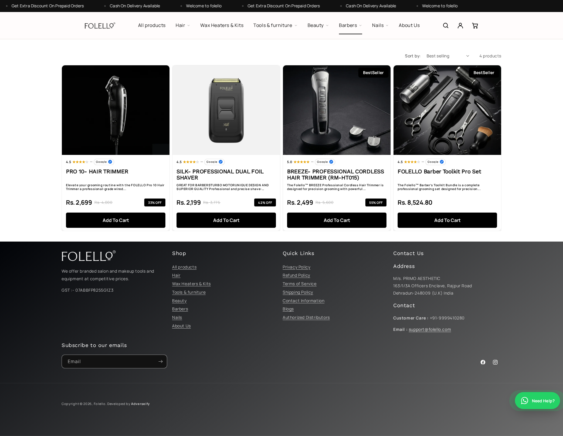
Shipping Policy (298, 292)
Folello (100, 403)
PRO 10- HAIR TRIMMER (97, 171)
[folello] (100, 25)
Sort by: (412, 56)
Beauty (179, 300)
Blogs (288, 309)
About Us (181, 326)
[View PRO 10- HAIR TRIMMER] (115, 110)
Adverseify (140, 403)
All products (184, 267)
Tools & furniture (189, 292)
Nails (177, 317)
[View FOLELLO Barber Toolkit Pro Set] (447, 110)
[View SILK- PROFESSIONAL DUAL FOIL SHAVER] (226, 110)
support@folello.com (430, 329)
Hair (176, 275)
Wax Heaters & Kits (191, 283)
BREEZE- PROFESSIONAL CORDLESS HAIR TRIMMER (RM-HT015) (335, 174)
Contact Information (303, 300)
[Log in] (460, 25)
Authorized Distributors (306, 317)
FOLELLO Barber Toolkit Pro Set (439, 171)
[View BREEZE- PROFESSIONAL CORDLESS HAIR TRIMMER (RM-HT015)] (337, 110)
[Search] (445, 25)
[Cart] (475, 25)
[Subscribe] (160, 361)
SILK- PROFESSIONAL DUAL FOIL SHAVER (220, 174)
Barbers (180, 309)
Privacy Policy (296, 267)
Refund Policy (296, 275)
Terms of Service (300, 283)
